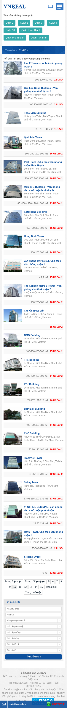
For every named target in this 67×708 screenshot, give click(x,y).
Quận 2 (24, 22)
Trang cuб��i (33, 592)
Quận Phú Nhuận (15, 37)
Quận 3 (38, 22)
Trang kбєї (51, 587)
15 (41, 587)
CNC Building (32, 433)
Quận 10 (10, 30)
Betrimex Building (34, 408)
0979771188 (58, 704)
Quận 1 (9, 22)
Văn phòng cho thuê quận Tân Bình (46, 692)
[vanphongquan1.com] (15, 6)
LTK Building (31, 384)
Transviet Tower (33, 458)
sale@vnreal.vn (19, 689)
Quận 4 (53, 22)
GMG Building (32, 335)
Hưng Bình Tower (34, 236)
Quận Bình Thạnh (30, 30)
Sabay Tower (31, 482)
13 (30, 587)
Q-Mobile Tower (33, 137)
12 (25, 587)
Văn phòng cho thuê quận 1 (43, 689)
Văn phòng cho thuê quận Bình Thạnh (22, 696)
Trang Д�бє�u (13, 581)
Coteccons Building (35, 211)
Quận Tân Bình (39, 37)
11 (20, 587)
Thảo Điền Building (35, 113)
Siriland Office (32, 556)
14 (36, 587)
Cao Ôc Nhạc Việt (34, 310)
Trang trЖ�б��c (35, 581)
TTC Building (31, 359)
